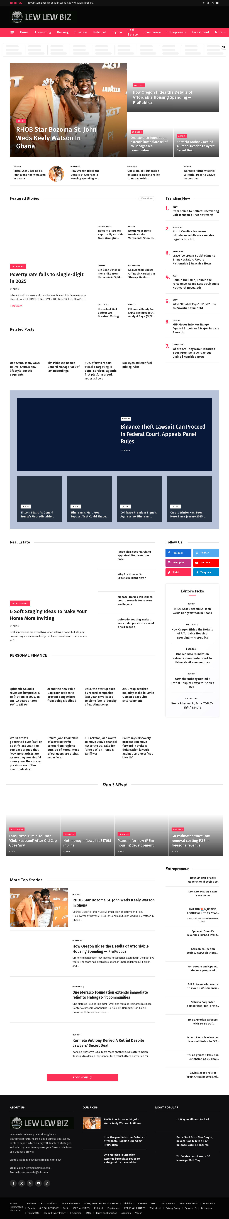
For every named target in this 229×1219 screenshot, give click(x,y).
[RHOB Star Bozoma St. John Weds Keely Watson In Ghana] (68, 110)
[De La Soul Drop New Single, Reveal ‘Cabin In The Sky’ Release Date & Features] (164, 1141)
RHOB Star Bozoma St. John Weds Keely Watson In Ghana (60, 2)
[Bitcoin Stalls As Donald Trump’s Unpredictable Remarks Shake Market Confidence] (39, 491)
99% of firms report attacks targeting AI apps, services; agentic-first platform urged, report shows (101, 370)
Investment (200, 32)
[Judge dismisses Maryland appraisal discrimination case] (106, 557)
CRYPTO (132, 305)
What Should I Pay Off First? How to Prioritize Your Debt (194, 306)
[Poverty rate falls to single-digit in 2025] (50, 236)
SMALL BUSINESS (70, 1203)
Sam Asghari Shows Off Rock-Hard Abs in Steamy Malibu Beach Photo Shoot (141, 273)
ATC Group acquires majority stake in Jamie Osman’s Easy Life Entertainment (138, 694)
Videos (138, 1212)
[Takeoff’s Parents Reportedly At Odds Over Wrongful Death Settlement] (111, 214)
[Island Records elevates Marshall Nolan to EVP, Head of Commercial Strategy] (174, 1041)
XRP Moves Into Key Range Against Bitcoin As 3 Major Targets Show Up (196, 328)
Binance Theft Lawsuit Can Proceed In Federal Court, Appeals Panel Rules (163, 434)
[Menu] (12, 32)
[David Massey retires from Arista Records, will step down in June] (174, 1077)
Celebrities (134, 265)
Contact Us (33, 1212)
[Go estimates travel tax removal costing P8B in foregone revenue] (196, 824)
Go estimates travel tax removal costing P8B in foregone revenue (191, 840)
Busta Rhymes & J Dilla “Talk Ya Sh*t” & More (192, 705)
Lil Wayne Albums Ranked (192, 1119)
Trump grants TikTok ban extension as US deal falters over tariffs (203, 1057)
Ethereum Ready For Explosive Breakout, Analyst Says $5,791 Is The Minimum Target (141, 313)
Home (24, 32)
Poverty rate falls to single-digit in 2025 (47, 277)
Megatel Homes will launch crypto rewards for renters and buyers (135, 600)
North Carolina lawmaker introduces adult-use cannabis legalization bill (193, 235)
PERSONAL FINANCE (134, 1208)
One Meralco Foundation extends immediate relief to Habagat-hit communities (149, 144)
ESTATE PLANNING (188, 1203)
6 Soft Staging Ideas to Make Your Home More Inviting (48, 614)
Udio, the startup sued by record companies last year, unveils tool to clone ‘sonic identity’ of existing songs (101, 696)
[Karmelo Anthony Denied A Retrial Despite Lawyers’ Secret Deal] (196, 134)
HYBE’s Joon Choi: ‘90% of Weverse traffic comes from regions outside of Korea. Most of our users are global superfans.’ (63, 747)
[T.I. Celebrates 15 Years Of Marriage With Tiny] (164, 1160)
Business (81, 32)
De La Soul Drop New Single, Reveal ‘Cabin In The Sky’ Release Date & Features (194, 1140)
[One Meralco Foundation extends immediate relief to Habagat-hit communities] (150, 134)
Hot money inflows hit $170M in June (87, 842)
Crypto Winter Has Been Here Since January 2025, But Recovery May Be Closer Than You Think (189, 515)
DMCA (88, 1212)
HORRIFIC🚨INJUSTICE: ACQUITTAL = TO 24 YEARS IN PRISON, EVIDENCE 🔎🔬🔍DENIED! (203, 911)
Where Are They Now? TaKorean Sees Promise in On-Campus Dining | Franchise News (194, 352)
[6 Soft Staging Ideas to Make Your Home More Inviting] (50, 576)
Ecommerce (152, 32)
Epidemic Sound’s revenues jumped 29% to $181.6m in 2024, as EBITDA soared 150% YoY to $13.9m (25, 696)
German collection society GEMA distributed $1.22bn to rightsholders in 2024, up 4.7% (203, 951)
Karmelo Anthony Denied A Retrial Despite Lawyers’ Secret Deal (196, 146)
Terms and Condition (106, 1212)
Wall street (155, 1208)
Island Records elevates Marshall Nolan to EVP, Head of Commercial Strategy (203, 1039)
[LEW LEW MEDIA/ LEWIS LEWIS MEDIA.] (174, 895)
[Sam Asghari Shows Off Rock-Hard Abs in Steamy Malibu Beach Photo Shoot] (141, 253)
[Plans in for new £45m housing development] (142, 824)
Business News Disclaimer (198, 1208)
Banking (63, 32)
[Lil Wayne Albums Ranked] (164, 1123)
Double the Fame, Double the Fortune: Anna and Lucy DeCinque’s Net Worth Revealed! (196, 284)
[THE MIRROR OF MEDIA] (43, 17)
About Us (126, 1212)
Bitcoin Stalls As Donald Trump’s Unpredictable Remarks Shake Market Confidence (37, 515)
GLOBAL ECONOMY (49, 1208)
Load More (80, 1077)
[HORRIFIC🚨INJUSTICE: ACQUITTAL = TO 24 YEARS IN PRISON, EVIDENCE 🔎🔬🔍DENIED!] (174, 913)
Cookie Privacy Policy (54, 1212)
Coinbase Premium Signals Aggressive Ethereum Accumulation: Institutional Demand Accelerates (138, 515)
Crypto (116, 32)
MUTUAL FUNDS (81, 1208)
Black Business (49, 1203)
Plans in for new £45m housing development (136, 842)
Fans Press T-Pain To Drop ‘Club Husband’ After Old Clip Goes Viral (33, 840)
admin (16, 289)
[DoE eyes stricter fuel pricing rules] (138, 347)
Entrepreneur (177, 32)
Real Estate (133, 32)
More (219, 32)
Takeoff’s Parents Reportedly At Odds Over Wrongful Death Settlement (110, 234)
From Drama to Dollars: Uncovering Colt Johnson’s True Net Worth (196, 213)
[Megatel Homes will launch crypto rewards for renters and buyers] (106, 602)
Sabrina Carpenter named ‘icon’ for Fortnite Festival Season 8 (203, 1004)
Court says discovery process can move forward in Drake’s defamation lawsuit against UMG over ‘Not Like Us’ (137, 747)
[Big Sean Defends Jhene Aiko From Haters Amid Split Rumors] (111, 253)
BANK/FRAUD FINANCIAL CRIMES (101, 1203)
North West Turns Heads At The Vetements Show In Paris (140, 234)
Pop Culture (104, 226)
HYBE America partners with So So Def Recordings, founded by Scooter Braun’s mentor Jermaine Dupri (202, 1022)
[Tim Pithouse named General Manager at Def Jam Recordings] (63, 347)
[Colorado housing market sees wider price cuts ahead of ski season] (106, 625)
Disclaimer (75, 1212)
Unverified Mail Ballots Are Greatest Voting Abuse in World (108, 313)
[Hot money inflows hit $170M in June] (87, 824)
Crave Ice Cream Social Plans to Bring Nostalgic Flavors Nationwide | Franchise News (194, 259)
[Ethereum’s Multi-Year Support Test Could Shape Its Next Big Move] (89, 491)
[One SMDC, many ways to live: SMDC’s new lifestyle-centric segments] (26, 347)
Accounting (42, 32)
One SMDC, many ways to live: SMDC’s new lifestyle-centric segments (25, 368)
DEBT (175, 207)
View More (146, 198)
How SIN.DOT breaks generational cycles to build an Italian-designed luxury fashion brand (203, 880)
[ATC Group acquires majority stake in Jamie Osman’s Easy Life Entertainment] (138, 673)
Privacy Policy (173, 1208)
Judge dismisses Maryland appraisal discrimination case (134, 555)
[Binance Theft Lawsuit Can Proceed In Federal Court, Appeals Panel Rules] (65, 434)
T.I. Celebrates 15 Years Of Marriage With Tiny (193, 1158)
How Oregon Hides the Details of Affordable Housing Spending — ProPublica (163, 97)
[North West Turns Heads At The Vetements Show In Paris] (141, 214)
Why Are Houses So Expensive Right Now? (132, 576)
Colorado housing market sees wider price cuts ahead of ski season (136, 623)
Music (66, 1208)
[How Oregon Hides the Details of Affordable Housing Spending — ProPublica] (173, 87)
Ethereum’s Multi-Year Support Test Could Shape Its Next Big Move (88, 515)
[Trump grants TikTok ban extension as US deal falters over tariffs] (174, 1059)
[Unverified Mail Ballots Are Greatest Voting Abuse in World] (111, 293)
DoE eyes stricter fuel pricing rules (137, 365)
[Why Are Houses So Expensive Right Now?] (106, 580)
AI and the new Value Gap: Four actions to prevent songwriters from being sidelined (61, 694)
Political (99, 32)
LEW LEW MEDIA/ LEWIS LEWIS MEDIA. (203, 893)
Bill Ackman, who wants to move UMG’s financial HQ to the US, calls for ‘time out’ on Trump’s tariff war (101, 745)
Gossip (21, 121)
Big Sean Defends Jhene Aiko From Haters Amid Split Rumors (109, 273)
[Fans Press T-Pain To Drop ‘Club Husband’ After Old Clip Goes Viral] (33, 824)
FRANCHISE (178, 251)
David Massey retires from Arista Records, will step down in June (203, 1075)
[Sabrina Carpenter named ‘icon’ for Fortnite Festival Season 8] (174, 1006)
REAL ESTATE (20, 603)
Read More (16, 306)
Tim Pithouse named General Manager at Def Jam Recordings (63, 366)
